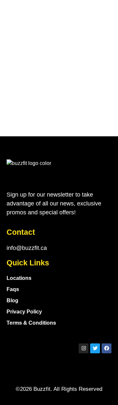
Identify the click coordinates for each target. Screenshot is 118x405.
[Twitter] (95, 348)
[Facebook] (106, 348)
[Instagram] (83, 348)
